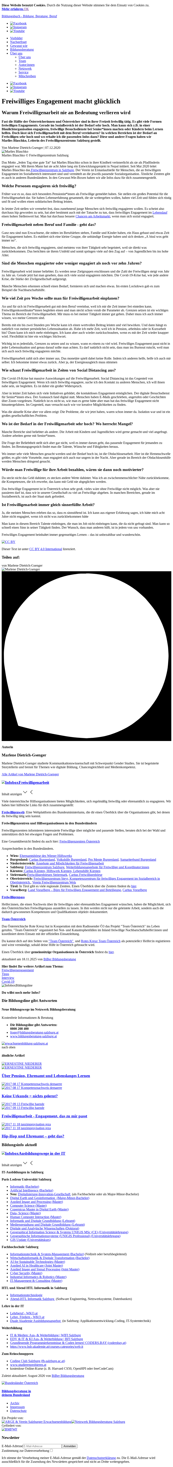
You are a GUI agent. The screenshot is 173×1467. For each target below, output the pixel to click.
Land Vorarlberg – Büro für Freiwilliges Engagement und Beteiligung (74, 890)
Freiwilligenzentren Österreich (79, 841)
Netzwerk (25, 68)
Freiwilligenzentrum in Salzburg (52, 170)
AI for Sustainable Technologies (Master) (37, 1261)
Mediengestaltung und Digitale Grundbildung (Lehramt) (47, 1224)
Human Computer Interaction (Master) (35, 1217)
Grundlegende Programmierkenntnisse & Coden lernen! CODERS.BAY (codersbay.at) (68, 1343)
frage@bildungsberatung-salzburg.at (34, 1032)
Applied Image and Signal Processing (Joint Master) (44, 1269)
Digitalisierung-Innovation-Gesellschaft (44, 1194)
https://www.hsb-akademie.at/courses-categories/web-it (46, 1346)
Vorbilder (16, 38)
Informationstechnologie (26, 1295)
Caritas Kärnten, (34, 871)
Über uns (16, 53)
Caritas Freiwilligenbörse (85, 875)
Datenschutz (18, 1411)
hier (133, 886)
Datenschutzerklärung (101, 1458)
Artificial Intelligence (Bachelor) (31, 1190)
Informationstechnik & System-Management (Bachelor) (47, 1254)
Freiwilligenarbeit (34, 782)
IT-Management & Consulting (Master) (36, 1280)
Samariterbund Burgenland (138, 859)
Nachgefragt (18, 42)
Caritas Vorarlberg (135, 890)
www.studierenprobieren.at (28, 1365)
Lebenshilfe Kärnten (86, 871)
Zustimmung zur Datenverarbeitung (25, 1450)
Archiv (14, 1403)
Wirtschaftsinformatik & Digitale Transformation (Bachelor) (49, 1258)
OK (26, 9)
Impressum (17, 1407)
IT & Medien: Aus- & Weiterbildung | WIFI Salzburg (45, 1335)
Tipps (5, 974)
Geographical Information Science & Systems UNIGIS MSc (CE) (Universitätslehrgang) (69, 1232)
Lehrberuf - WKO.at (24, 1313)
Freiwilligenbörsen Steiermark (47, 875)
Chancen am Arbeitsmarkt (93, 216)
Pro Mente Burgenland (103, 859)
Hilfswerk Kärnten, (59, 871)
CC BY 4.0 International (45, 549)
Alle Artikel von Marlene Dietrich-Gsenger (30, 774)
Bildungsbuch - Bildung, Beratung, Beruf (29, 16)
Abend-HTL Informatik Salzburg (32, 1299)
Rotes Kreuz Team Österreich (100, 941)
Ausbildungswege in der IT (42, 1153)
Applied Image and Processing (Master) (36, 1202)
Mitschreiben (27, 76)
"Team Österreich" (61, 941)
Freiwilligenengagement (18, 970)
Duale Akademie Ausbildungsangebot (35, 1321)
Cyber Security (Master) (26, 1273)
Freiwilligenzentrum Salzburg (44, 867)
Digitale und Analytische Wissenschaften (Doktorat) (44, 1228)
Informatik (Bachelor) (24, 1186)
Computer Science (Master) (28, 1205)
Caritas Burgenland (42, 859)
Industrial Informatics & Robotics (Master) (38, 1277)
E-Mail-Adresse (12, 1446)
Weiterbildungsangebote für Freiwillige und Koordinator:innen (107, 867)
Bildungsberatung (22, 49)
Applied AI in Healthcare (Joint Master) (36, 1265)
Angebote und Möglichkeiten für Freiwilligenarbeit (70, 863)
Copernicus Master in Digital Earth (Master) (39, 1209)
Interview (8, 978)
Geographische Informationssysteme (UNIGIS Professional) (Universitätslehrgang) (65, 1236)
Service (23, 72)
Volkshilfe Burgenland (71, 859)
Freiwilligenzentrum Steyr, (52, 878)
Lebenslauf (160, 212)
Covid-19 (8, 981)
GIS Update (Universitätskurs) (30, 1240)
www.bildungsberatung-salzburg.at (33, 1036)
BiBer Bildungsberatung (59, 959)
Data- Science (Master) (25, 1213)
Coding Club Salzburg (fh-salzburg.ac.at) (37, 1361)
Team (22, 61)
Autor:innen (27, 64)
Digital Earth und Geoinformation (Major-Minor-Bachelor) (49, 1198)
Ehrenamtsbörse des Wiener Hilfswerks (46, 856)
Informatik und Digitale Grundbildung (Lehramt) (42, 1221)
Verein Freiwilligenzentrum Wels (54, 882)
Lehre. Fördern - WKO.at (27, 1317)
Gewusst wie (18, 45)
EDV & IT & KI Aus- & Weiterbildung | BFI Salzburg (46, 1339)
